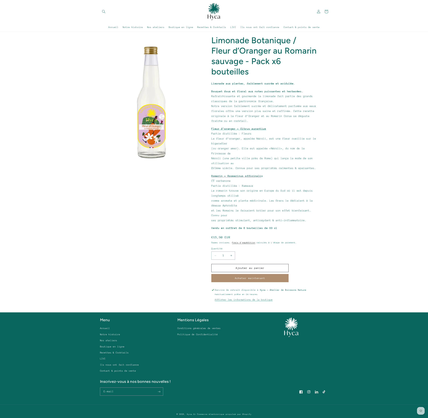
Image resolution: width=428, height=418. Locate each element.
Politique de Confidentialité (197, 334)
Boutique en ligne (112, 346)
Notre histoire (110, 334)
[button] (104, 11)
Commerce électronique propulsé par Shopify (224, 414)
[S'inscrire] (159, 391)
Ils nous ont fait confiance (119, 364)
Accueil (105, 328)
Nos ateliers (108, 340)
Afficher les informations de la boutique (244, 299)
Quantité (217, 248)
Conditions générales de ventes (199, 328)
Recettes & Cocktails (114, 352)
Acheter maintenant (250, 278)
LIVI (103, 358)
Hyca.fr (191, 414)
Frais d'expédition (243, 242)
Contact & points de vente (118, 370)
